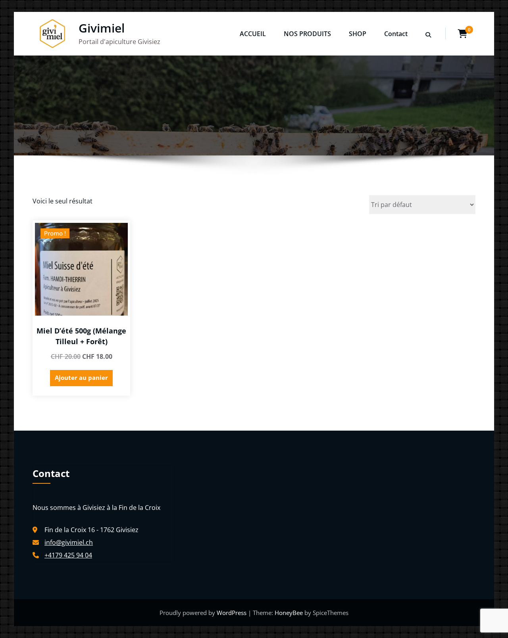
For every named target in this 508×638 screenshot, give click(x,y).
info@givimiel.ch (68, 542)
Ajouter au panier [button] (81, 377)
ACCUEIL (253, 33)
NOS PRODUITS (307, 33)
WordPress (232, 613)
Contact (396, 33)
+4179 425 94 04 (68, 555)
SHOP (357, 33)
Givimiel (102, 28)
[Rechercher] (428, 34)
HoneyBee (289, 613)
